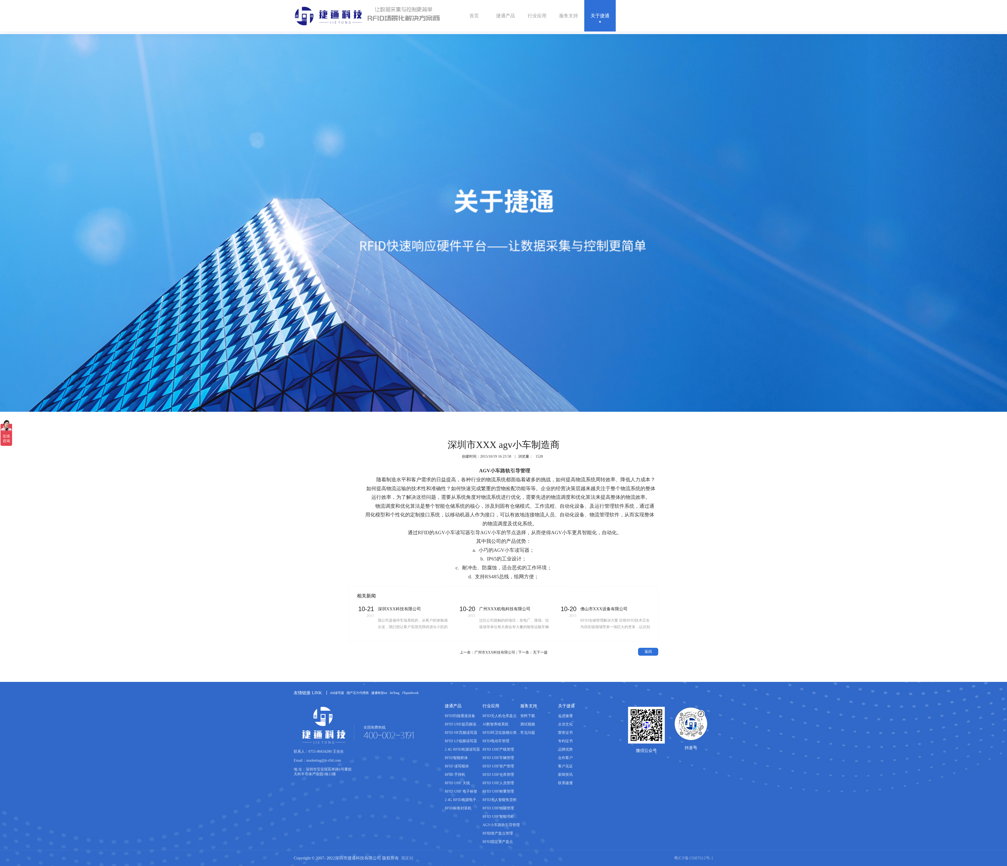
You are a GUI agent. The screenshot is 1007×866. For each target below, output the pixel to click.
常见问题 (527, 733)
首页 (474, 15)
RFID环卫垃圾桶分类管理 (501, 733)
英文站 (407, 858)
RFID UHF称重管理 (498, 791)
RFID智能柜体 (456, 758)
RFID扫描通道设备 (460, 716)
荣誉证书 (565, 733)
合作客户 (565, 758)
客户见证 (651, 416)
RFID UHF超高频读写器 (464, 724)
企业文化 (565, 724)
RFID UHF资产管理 (498, 766)
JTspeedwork (410, 693)
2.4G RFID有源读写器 (462, 749)
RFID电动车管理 (496, 741)
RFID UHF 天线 (457, 783)
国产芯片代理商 (358, 693)
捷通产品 (505, 15)
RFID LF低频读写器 (461, 741)
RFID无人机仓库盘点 (500, 716)
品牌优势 (565, 749)
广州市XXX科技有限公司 (494, 652)
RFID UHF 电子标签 (461, 791)
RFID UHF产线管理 (498, 749)
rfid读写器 (337, 693)
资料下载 (527, 716)
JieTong (394, 693)
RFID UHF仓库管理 (498, 775)
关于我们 (630, 416)
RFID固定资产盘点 (498, 842)
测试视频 (527, 724)
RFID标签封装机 (458, 808)
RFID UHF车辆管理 (498, 758)
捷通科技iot (379, 693)
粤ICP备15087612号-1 (693, 858)
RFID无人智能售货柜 (500, 800)
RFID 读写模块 (457, 766)
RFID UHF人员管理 (498, 783)
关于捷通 (600, 15)
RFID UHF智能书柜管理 (501, 817)
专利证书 (565, 741)
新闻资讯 (565, 775)
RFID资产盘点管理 (498, 833)
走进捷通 (565, 716)
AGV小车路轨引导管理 (501, 825)
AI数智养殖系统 (495, 724)
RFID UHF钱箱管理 (498, 808)
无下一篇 (540, 652)
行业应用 (537, 15)
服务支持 (568, 15)
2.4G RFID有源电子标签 (464, 800)
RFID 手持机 (455, 775)
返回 (648, 652)
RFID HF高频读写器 (461, 733)
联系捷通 (565, 783)
